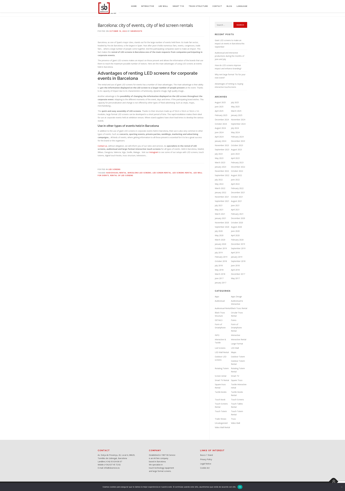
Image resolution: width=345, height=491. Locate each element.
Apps (217, 296)
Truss (233, 419)
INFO (217, 335)
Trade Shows (220, 419)
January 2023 (220, 167)
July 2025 (235, 102)
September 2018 (238, 261)
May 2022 (219, 184)
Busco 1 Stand (206, 455)
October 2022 (237, 171)
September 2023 (222, 149)
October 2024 (221, 124)
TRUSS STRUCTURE (198, 6)
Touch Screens (237, 399)
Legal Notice (205, 463)
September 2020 (222, 227)
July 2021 (219, 205)
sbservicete (136, 31)
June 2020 (235, 231)
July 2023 (219, 154)
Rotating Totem (222, 368)
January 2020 (220, 244)
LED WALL (163, 6)
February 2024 (237, 136)
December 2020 (238, 218)
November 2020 (222, 222)
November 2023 (222, 145)
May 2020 (219, 235)
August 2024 (220, 128)
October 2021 (237, 196)
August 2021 (236, 201)
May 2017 (235, 278)
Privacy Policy (206, 459)
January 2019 (236, 257)
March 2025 (236, 111)
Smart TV (235, 376)
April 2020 (235, 235)
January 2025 (236, 115)
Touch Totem (221, 411)
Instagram (153, 152)
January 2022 (220, 192)
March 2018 (220, 274)
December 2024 (222, 119)
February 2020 (237, 239)
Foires (233, 320)
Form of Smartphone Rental (236, 327)
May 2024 (235, 132)
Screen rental (220, 376)
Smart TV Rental (222, 380)
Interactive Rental (238, 339)
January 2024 (220, 141)
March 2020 (220, 239)
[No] (341, 487)
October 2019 (221, 248)
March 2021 (220, 214)
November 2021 (222, 196)
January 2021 (220, 218)
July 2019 (219, 252)
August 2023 (236, 149)
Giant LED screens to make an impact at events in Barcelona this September (229, 43)
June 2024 (219, 132)
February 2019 (221, 257)
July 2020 (219, 231)
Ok (240, 487)
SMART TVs (178, 6)
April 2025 (219, 111)
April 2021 (235, 209)
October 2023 (237, 145)
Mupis (233, 352)
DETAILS (218, 320)
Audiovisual (220, 301)
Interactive (235, 335)
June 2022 (235, 179)
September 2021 (222, 201)
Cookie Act (205, 468)
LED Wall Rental (222, 352)
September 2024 (238, 124)
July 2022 (219, 179)
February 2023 (237, 162)
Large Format (237, 343)
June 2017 (219, 278)
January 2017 (220, 282)
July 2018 (219, 265)
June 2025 (219, 106)
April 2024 (219, 136)
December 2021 (238, 192)
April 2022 (235, 184)
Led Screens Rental (182, 173)
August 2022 (236, 175)
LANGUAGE (242, 6)
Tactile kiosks (221, 392)
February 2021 (237, 214)
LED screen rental (162, 173)
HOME (134, 6)
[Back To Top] (333, 481)
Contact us (102, 146)
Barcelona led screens (139, 173)
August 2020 (236, 227)
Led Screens (114, 169)
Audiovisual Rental (116, 173)
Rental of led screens (121, 175)
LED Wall (235, 348)
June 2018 (235, 265)
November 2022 (222, 171)
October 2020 (237, 222)
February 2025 (221, 115)
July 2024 (235, 128)
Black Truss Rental (239, 308)
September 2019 (238, 248)
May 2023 (219, 158)
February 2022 (237, 188)
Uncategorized (221, 423)
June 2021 (235, 205)
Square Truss (236, 380)
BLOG (229, 6)
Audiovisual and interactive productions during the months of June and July (229, 55)
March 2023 (220, 162)
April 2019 (235, 252)
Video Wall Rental (222, 427)
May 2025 (235, 106)
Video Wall (235, 423)
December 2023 (238, 141)
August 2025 (220, 102)
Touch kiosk (220, 399)
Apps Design (236, 296)
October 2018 (221, 261)
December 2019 (238, 244)
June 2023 (235, 154)
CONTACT (217, 6)
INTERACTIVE (147, 6)
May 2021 (219, 209)
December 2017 (238, 274)
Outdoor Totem (238, 356)
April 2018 (235, 270)
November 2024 (238, 119)
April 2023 (235, 158)
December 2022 (238, 167)
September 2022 (222, 175)
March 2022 (220, 188)
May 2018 (219, 270)
